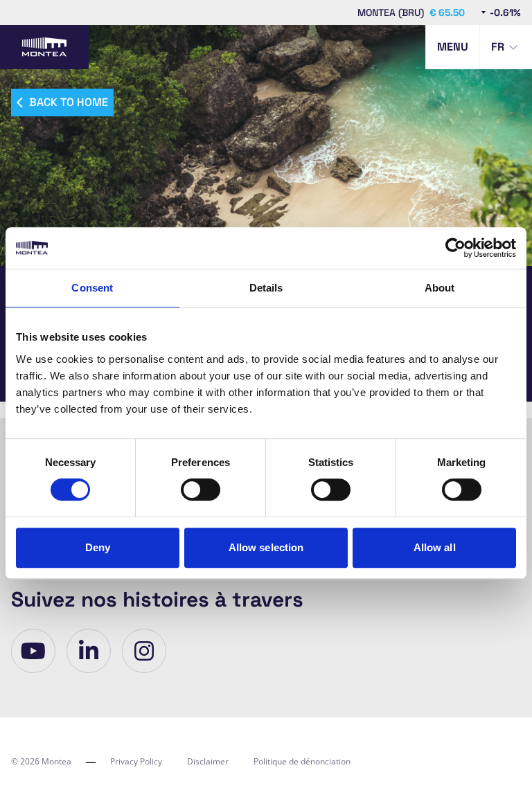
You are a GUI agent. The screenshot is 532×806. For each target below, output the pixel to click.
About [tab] (440, 288)
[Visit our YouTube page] (33, 651)
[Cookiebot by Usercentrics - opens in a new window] (455, 248)
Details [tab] (266, 288)
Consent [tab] (92, 288)
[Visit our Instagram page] (144, 651)
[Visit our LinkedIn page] (88, 651)
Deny (97, 547)
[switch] (200, 489)
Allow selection (266, 547)
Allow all (435, 547)
